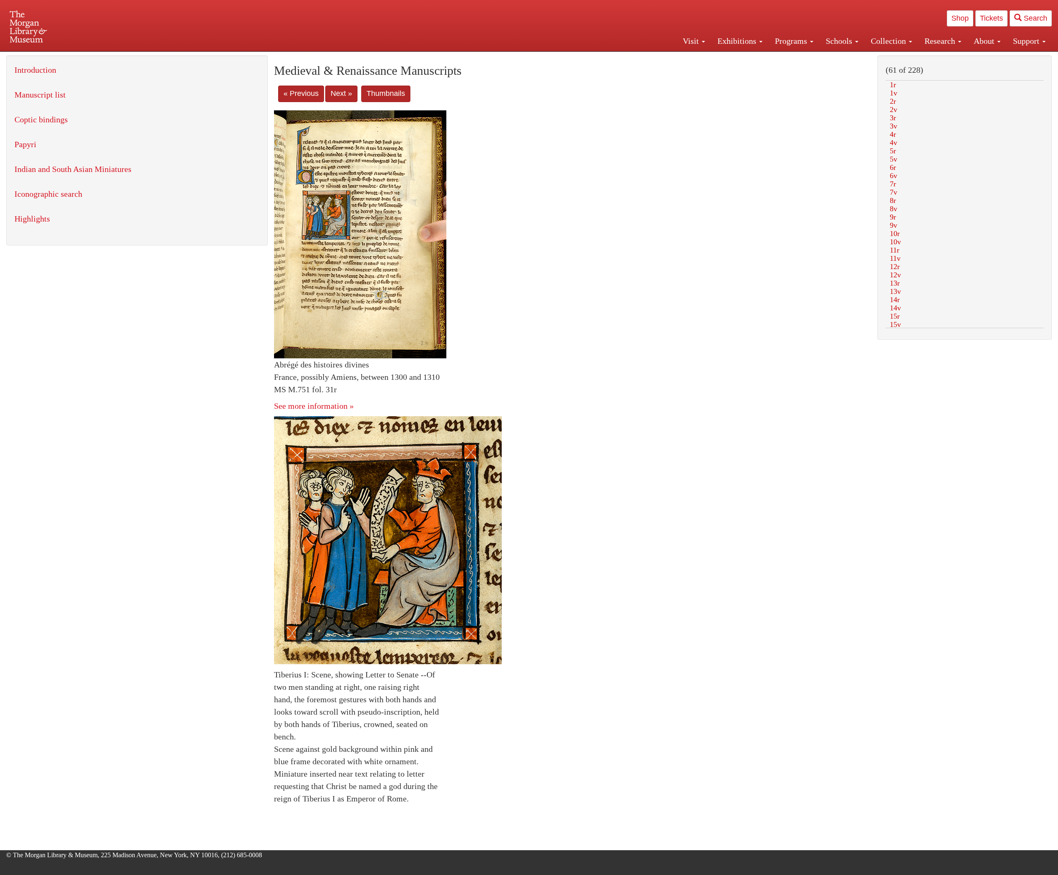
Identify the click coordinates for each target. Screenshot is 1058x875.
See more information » (314, 405)
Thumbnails (386, 93)
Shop (960, 18)
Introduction (35, 69)
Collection (889, 40)
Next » (341, 93)
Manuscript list (40, 94)
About (985, 40)
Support (1027, 40)
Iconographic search (48, 193)
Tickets (991, 18)
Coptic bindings (41, 119)
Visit (692, 40)
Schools (840, 40)
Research (941, 40)
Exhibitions (737, 40)
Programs (792, 40)
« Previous (301, 93)
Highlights (32, 218)
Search (1034, 18)
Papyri (25, 144)
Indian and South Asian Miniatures (72, 169)
